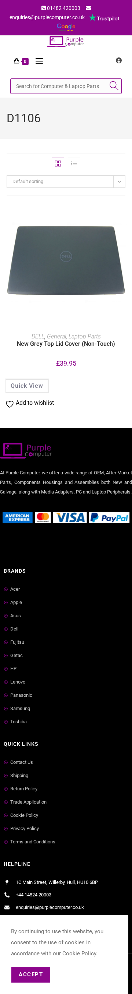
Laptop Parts (85, 336)
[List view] (74, 164)
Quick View (27, 385)
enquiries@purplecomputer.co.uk (47, 17)
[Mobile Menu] (36, 61)
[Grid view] (58, 164)
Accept (31, 974)
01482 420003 (63, 8)
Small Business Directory (32, 543)
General (56, 336)
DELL (38, 336)
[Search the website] (66, 85)
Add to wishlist (123, 220)
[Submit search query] (114, 86)
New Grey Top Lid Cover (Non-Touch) (66, 343)
